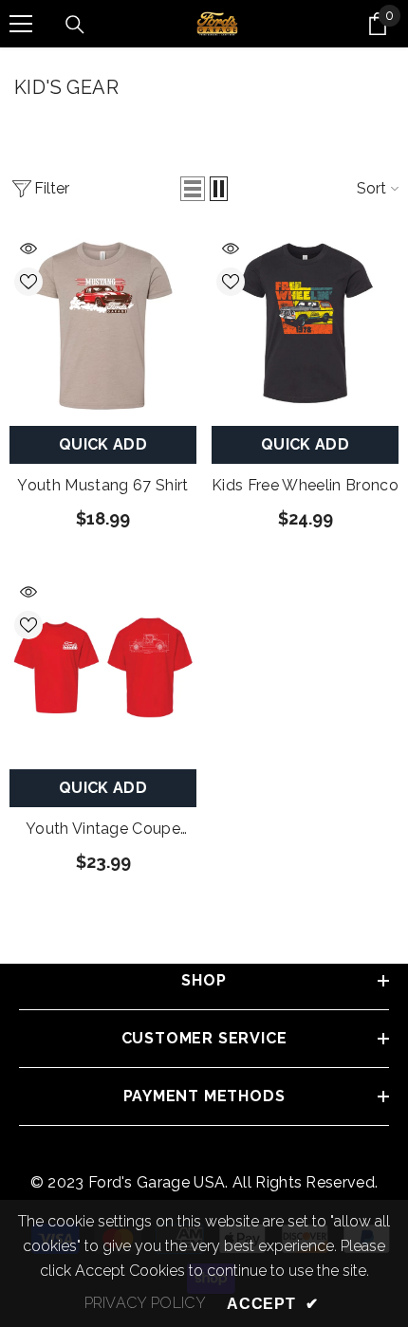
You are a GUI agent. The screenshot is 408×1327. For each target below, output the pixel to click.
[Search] (75, 24)
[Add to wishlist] (28, 281)
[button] (192, 188)
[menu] (20, 23)
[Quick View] (28, 248)
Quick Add (103, 444)
